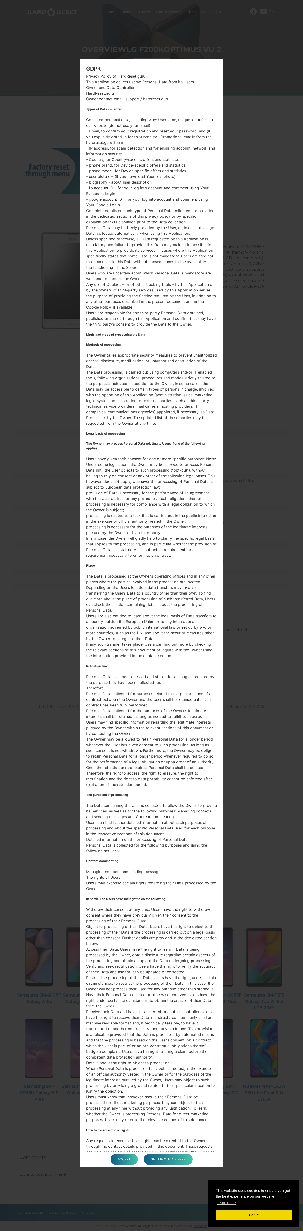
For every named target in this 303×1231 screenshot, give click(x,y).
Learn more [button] (226, 1203)
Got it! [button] (254, 1215)
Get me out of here (168, 1159)
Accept (124, 1159)
